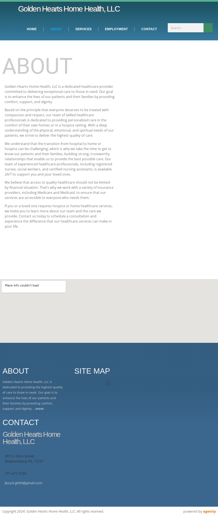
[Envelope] (187, 12)
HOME (32, 29)
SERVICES (83, 29)
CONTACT (149, 29)
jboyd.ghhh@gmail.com (23, 483)
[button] (108, 382)
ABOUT (56, 29)
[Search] (208, 27)
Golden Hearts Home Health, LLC (69, 8)
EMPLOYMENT (116, 29)
